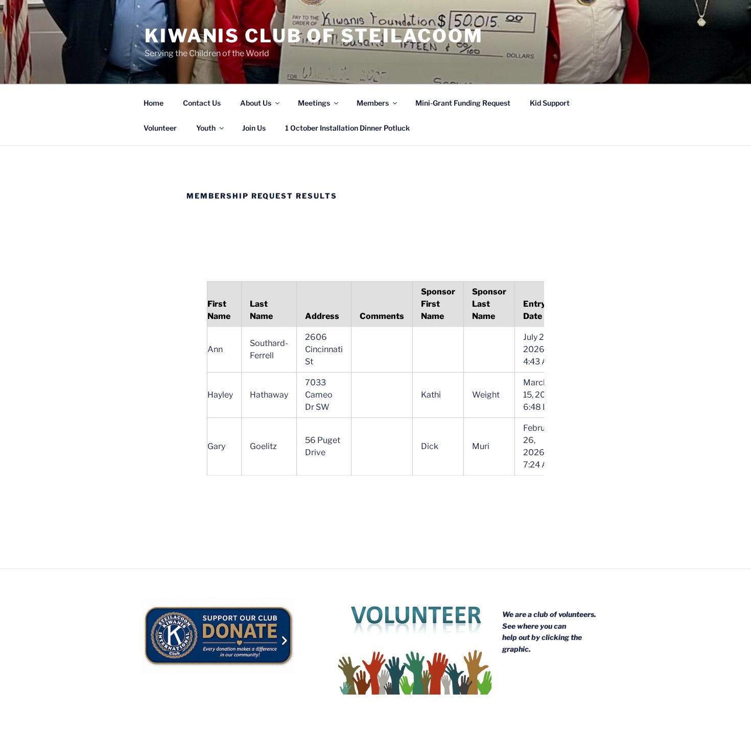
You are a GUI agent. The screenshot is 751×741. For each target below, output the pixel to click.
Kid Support (550, 102)
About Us (255, 102)
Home (153, 102)
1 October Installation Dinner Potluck (347, 128)
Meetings (314, 102)
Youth (206, 128)
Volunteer (160, 128)
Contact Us (202, 102)
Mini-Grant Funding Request (462, 102)
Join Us (254, 128)
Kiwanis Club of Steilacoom (314, 35)
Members (373, 102)
